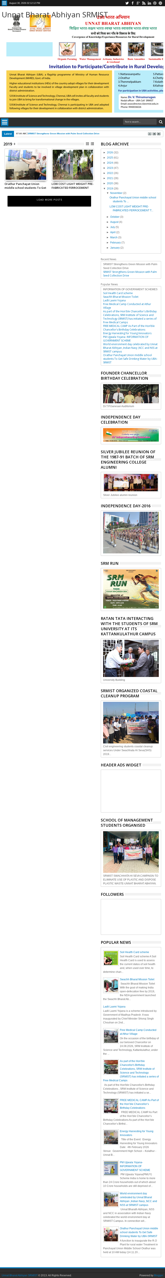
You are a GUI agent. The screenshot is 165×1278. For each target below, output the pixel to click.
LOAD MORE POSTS (49, 199)
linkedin (149, 3)
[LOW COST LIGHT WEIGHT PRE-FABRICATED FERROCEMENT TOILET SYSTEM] (73, 178)
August (114, 222)
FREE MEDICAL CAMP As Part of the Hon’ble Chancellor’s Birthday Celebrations (129, 327)
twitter (127, 3)
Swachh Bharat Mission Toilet (120, 297)
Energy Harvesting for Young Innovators (127, 333)
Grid (87, 143)
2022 (110, 173)
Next (7, 172)
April (113, 232)
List (92, 143)
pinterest (160, 3)
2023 (110, 167)
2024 (110, 162)
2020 (110, 183)
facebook (132, 3)
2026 (110, 152)
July (113, 227)
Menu (4, 3)
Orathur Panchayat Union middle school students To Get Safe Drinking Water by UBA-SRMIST (25, 186)
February (115, 242)
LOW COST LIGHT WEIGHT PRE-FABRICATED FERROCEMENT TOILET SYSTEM (73, 186)
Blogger (158, 1275)
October (115, 216)
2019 (7, 144)
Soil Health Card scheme (118, 293)
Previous (44, 172)
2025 (110, 157)
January (115, 247)
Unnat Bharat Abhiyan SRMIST (55, 14)
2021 (110, 178)
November (116, 193)
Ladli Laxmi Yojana (114, 300)
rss (144, 3)
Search (160, 122)
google (138, 3)
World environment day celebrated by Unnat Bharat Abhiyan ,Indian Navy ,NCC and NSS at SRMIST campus (130, 347)
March (114, 237)
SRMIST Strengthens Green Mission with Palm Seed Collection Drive (63, 133)
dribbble (155, 3)
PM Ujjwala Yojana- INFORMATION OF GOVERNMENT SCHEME (125, 338)
